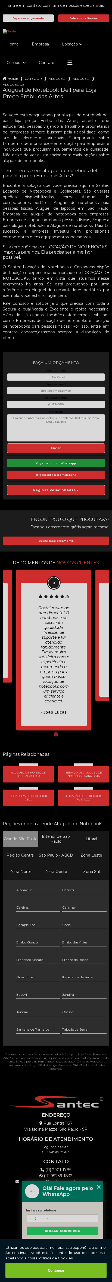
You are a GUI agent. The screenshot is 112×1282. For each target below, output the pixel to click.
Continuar (56, 1270)
